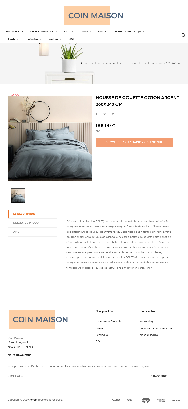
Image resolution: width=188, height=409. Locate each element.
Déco (99, 341)
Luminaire (102, 335)
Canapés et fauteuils (108, 321)
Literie (99, 328)
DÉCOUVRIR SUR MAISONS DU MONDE (134, 142)
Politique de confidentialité (156, 328)
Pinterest (113, 114)
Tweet (104, 114)
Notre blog (146, 321)
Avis (16, 232)
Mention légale (149, 335)
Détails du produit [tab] (27, 223)
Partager (96, 114)
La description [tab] (24, 214)
